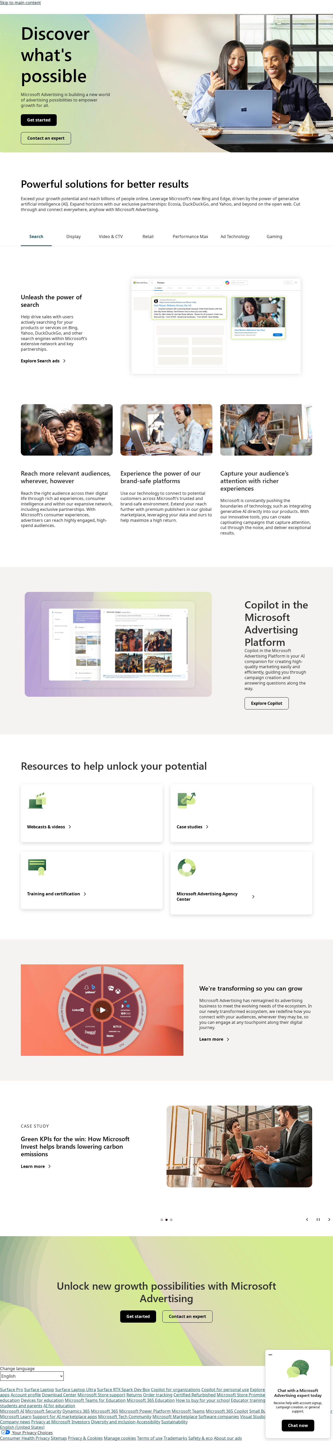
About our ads (228, 1438)
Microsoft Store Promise (241, 1395)
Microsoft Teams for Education (95, 1400)
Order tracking (157, 1395)
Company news (15, 1422)
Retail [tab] (148, 236)
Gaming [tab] (274, 236)
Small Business (263, 1411)
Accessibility (148, 1422)
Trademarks (175, 1438)
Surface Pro (11, 1389)
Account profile (26, 1395)
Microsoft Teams (188, 1411)
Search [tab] (36, 236)
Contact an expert (46, 138)
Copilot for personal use (225, 1389)
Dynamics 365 (76, 1411)
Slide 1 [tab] (162, 1220)
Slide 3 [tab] (171, 1220)
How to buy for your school (203, 1400)
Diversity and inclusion (113, 1422)
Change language (17, 1368)
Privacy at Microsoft (51, 1422)
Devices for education (42, 1400)
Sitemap (59, 1438)
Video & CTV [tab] (111, 236)
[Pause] (318, 1219)
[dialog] (297, 1394)
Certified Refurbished (195, 1395)
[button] (270, 1354)
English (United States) (22, 1427)
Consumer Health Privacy (25, 1438)
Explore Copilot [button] (266, 703)
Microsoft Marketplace (174, 1416)
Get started (38, 120)
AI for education (59, 1406)
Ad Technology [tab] (235, 236)
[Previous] (307, 1219)
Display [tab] (73, 236)
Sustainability (174, 1422)
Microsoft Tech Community (124, 1416)
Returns (134, 1395)
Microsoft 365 (104, 1411)
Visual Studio (253, 1416)
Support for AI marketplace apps (65, 1416)
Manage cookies (120, 1438)
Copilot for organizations (175, 1389)
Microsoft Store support (101, 1395)
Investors (81, 1422)
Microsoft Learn (15, 1416)
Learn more (211, 1039)
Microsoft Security (43, 1411)
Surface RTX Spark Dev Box (123, 1389)
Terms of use (150, 1438)
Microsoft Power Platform (145, 1411)
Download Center (59, 1395)
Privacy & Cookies (85, 1438)
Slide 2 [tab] (166, 1220)
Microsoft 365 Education (151, 1400)
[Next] (329, 1219)
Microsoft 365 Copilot (227, 1411)
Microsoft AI (12, 1411)
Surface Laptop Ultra (75, 1389)
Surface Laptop (39, 1389)
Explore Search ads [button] (40, 361)
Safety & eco (200, 1438)
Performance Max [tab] (190, 236)
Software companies (218, 1416)
